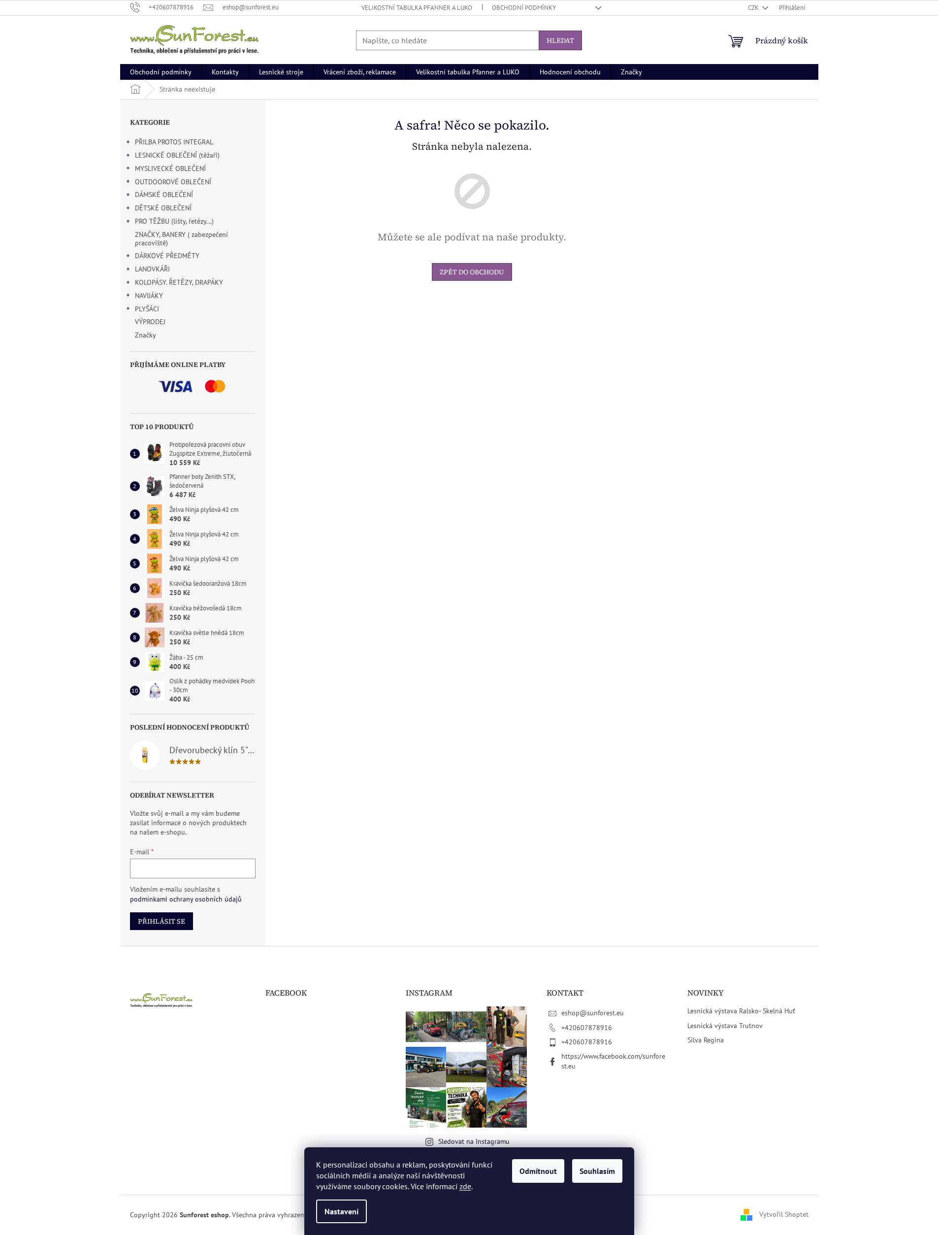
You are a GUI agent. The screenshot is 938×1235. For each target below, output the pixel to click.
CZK (754, 7)
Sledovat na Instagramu (474, 1141)
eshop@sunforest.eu (592, 1012)
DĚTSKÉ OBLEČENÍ (163, 207)
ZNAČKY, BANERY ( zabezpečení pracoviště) (181, 238)
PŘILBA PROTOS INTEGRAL (174, 141)
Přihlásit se (161, 921)
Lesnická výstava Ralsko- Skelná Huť (741, 1010)
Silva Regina (705, 1039)
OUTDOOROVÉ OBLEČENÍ (173, 181)
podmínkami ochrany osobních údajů (186, 899)
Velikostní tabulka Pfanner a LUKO (416, 7)
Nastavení (341, 1211)
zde (465, 1186)
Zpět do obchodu (472, 272)
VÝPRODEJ (150, 321)
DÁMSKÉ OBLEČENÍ (164, 194)
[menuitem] (160, 72)
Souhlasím (597, 1171)
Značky (145, 335)
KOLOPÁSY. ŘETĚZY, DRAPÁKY (179, 282)
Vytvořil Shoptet (784, 1214)
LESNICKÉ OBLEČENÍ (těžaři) (177, 155)
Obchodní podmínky (524, 7)
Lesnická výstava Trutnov (725, 1025)
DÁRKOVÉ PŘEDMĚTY (167, 255)
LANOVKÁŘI (152, 269)
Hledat (560, 40)
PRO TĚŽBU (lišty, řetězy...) (174, 221)
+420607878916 (586, 1027)
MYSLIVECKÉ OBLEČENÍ (170, 168)
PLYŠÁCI (147, 308)
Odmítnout (538, 1171)
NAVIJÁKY (149, 295)
